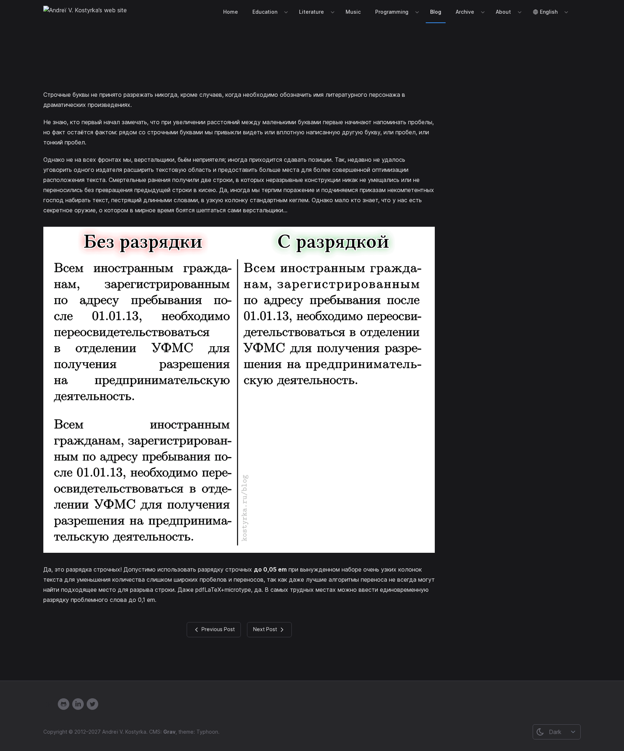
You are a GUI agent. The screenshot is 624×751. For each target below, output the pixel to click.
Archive (465, 12)
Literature (311, 12)
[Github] (63, 704)
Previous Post (217, 629)
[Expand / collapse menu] (285, 11)
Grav (169, 732)
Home (230, 12)
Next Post (265, 629)
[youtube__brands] (49, 704)
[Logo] (85, 11)
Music (353, 12)
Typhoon (207, 732)
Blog (435, 12)
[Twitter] (78, 704)
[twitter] (92, 704)
